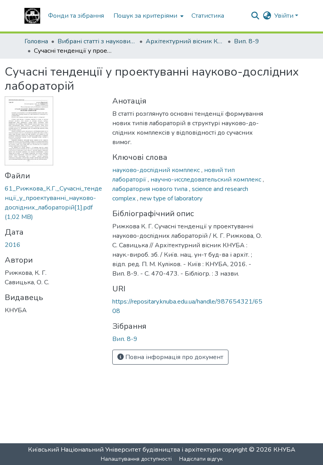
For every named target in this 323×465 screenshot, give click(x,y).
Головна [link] (36, 41)
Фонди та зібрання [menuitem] (76, 15)
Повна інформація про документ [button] (173, 357)
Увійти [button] (284, 15)
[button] (32, 16)
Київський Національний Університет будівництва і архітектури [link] (124, 449)
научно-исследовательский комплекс (206, 179)
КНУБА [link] (284, 449)
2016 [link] (12, 245)
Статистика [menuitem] (207, 15)
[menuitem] (148, 15)
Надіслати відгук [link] (201, 459)
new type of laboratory (171, 198)
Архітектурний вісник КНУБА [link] (185, 41)
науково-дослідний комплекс (156, 170)
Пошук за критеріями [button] (145, 15)
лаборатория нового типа (150, 189)
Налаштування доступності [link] (136, 459)
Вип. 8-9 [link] (246, 41)
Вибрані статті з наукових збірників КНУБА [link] (97, 41)
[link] (54, 203)
